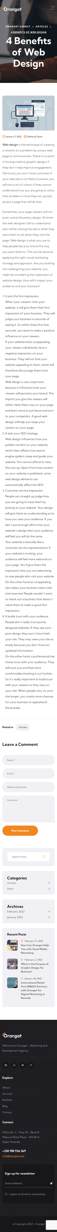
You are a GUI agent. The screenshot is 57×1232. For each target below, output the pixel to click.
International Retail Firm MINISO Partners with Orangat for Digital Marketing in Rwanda (34, 990)
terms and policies (35, 1194)
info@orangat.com (13, 1156)
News (10, 888)
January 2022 (15, 917)
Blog (5, 1106)
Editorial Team (34, 136)
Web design (10, 144)
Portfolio (7, 1099)
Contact (7, 1112)
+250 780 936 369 (14, 1151)
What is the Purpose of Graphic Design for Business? (34, 967)
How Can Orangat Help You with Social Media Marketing (35, 949)
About (6, 1087)
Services (7, 1093)
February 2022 (16, 911)
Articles (23, 727)
